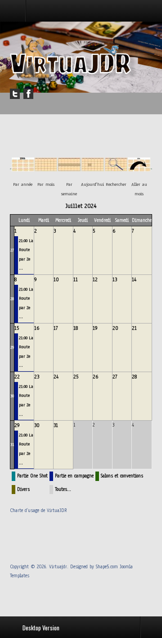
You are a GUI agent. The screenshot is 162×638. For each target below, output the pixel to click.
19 (95, 328)
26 (95, 376)
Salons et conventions (122, 475)
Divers (23, 489)
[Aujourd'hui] (92, 168)
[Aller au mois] (139, 168)
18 (75, 328)
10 (56, 279)
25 (75, 376)
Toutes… (63, 489)
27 (12, 250)
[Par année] (23, 168)
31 (12, 444)
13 (114, 279)
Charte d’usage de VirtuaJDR (38, 510)
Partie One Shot (32, 475)
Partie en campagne (74, 475)
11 (75, 279)
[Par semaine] (69, 168)
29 (12, 347)
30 (12, 396)
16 (36, 328)
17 (56, 328)
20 (115, 328)
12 (95, 279)
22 (17, 376)
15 (16, 328)
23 (36, 376)
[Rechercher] (116, 168)
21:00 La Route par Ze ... (26, 254)
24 (56, 376)
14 (134, 279)
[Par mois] (46, 168)
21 (134, 328)
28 (12, 298)
